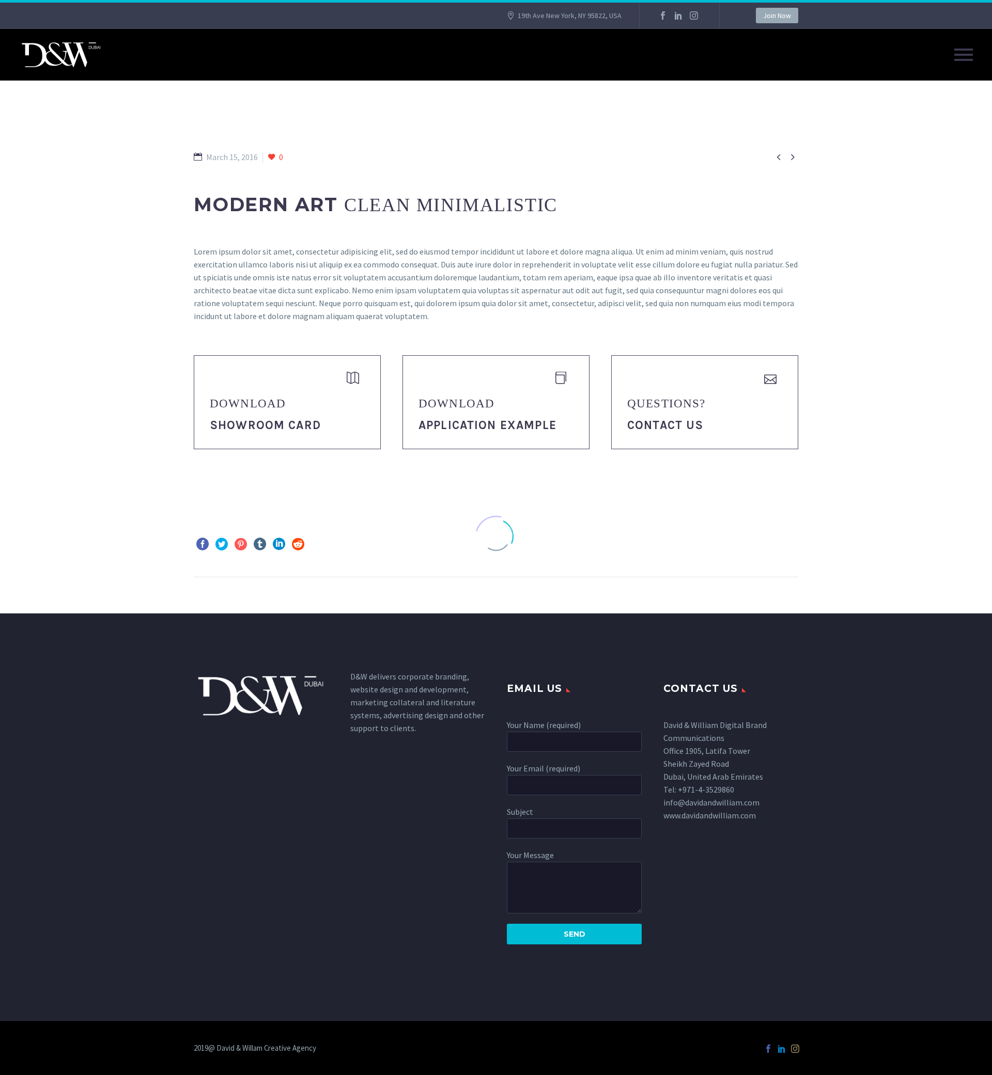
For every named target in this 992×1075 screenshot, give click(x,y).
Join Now (777, 15)
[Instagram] (694, 15)
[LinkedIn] (678, 15)
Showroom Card (265, 425)
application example (487, 425)
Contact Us (665, 425)
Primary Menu (963, 54)
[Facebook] (663, 15)
